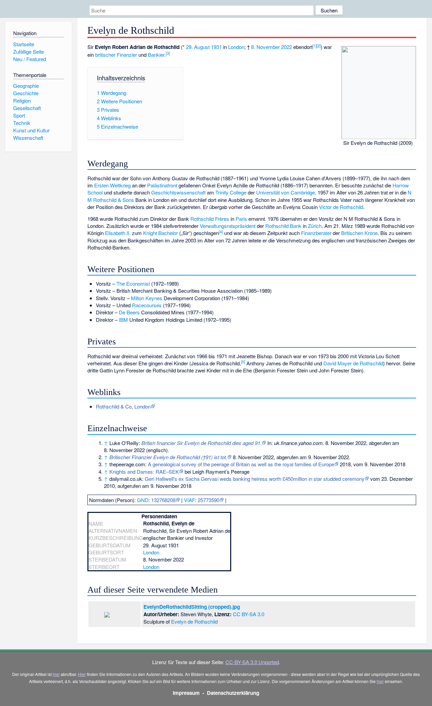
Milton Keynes (146, 298)
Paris (241, 218)
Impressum (186, 693)
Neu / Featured (29, 58)
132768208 (163, 499)
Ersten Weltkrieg (112, 185)
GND (142, 499)
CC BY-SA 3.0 (248, 614)
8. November (265, 46)
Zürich (315, 225)
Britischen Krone (359, 232)
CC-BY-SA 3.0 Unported (252, 661)
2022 (286, 46)
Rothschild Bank (283, 225)
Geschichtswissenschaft (178, 192)
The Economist (133, 283)
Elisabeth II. (118, 232)
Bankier (156, 54)
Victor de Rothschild (341, 206)
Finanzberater (316, 232)
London (236, 46)
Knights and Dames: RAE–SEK (144, 471)
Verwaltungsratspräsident (227, 225)
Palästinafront (162, 185)
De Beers (129, 312)
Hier (82, 674)
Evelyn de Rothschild (194, 621)
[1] (315, 45)
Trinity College (230, 192)
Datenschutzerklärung (233, 693)
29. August (198, 46)
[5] (243, 361)
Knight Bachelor (160, 232)
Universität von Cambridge (285, 192)
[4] (221, 231)
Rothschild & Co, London (123, 406)
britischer (105, 54)
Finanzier (127, 54)
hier (56, 674)
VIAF (189, 499)
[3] (168, 53)
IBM (123, 319)
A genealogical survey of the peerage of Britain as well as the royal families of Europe (241, 464)
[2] (319, 45)
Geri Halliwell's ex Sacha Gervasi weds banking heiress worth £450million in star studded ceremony (254, 478)
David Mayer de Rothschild (353, 363)
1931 (216, 46)
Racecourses (147, 305)
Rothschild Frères (209, 218)
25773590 (208, 499)
